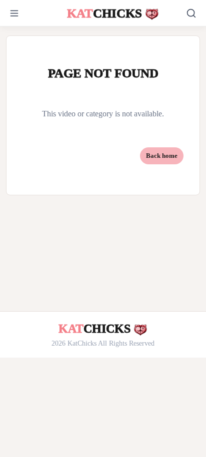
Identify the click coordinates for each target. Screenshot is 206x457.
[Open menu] (25, 13)
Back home (162, 155)
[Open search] (191, 13)
